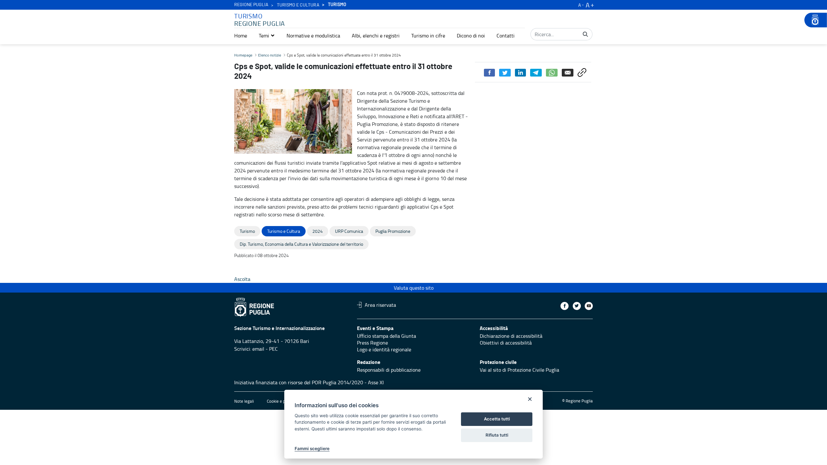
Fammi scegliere (312, 448)
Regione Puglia (251, 5)
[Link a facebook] (564, 306)
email (258, 348)
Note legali (244, 401)
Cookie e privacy (281, 401)
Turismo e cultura (298, 5)
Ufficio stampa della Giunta (386, 335)
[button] (267, 35)
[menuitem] (240, 35)
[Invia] (585, 34)
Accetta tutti (497, 418)
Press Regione (372, 342)
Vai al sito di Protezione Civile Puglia (519, 369)
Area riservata (380, 305)
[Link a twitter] (577, 306)
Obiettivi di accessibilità (506, 342)
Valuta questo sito (414, 287)
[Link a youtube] (589, 306)
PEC (273, 348)
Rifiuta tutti (497, 435)
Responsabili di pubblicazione (389, 369)
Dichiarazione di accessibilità (511, 335)
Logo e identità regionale (384, 349)
